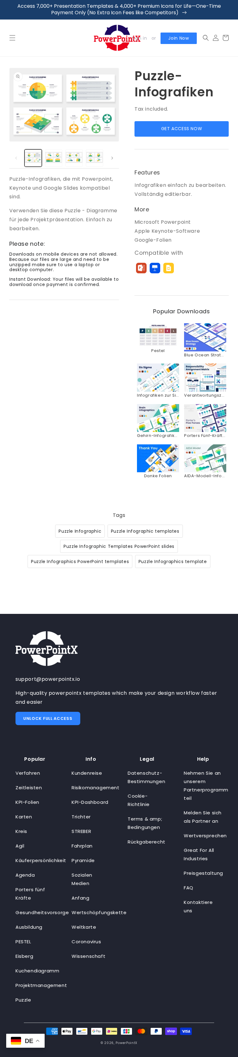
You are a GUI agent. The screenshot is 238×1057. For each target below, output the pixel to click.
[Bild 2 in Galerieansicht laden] (53, 158)
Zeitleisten (28, 787)
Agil (19, 846)
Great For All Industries (199, 854)
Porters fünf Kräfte (30, 893)
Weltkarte (84, 927)
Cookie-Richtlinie (139, 800)
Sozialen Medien (82, 879)
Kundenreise (87, 773)
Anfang (81, 898)
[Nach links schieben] (16, 158)
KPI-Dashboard (90, 802)
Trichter (81, 816)
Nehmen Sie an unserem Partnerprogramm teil (206, 785)
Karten (23, 816)
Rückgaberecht (146, 842)
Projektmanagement (41, 985)
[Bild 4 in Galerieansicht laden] (94, 158)
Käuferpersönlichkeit (40, 860)
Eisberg (24, 956)
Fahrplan (82, 846)
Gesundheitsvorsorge (42, 912)
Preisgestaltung (203, 873)
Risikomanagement (96, 787)
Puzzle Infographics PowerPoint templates (80, 561)
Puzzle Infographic (80, 531)
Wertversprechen (205, 835)
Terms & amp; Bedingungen (145, 823)
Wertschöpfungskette (99, 912)
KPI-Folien (27, 802)
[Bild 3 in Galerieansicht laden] (74, 158)
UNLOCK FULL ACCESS (48, 718)
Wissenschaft (88, 956)
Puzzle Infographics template (173, 561)
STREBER (81, 831)
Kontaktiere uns (198, 906)
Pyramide (83, 860)
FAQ (188, 887)
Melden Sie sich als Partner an (203, 816)
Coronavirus (86, 941)
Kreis (21, 831)
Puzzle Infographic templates (145, 531)
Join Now (178, 38)
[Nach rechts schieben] (112, 158)
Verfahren (27, 773)
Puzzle (23, 1000)
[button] (12, 38)
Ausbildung (28, 927)
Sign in (139, 38)
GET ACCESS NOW (181, 129)
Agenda (25, 875)
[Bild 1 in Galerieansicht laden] (33, 158)
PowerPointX (126, 1043)
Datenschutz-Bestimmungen (146, 777)
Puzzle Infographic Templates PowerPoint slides (119, 546)
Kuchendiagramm (37, 970)
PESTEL (23, 941)
